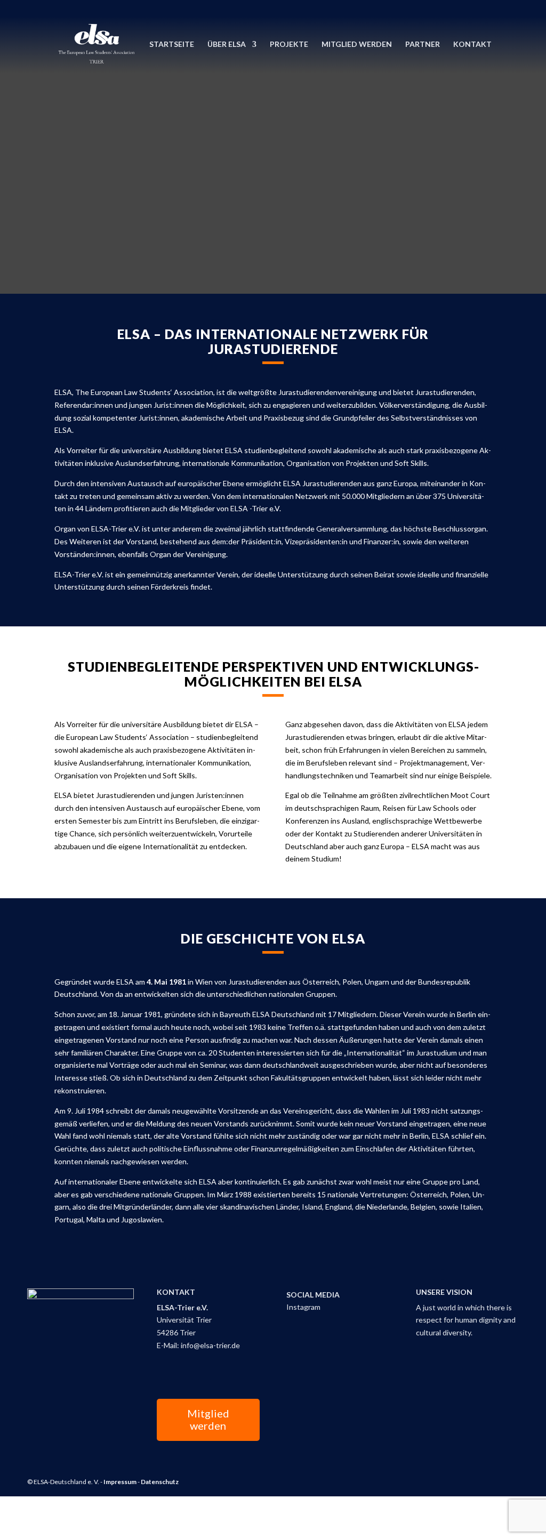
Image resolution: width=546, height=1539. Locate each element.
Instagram (303, 1306)
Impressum (119, 1482)
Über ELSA (226, 45)
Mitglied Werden (357, 45)
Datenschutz (160, 1482)
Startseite (171, 45)
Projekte (289, 45)
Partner (422, 45)
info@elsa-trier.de (210, 1345)
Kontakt (472, 45)
